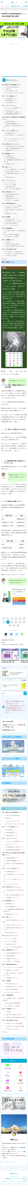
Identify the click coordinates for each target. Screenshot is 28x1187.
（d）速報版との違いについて (11, 163)
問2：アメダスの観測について (9, 96)
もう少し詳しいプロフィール (9, 1161)
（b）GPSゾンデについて (10, 110)
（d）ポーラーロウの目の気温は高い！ (13, 188)
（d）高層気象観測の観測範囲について (13, 114)
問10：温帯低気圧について (9, 192)
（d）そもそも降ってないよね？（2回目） (14, 93)
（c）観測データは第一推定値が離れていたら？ (14, 864)
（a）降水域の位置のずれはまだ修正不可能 (14, 146)
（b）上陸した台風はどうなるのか (12, 171)
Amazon (16, 598)
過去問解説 (11, 640)
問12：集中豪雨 (6, 216)
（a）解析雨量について (9, 156)
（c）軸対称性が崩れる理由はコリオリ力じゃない (14, 928)
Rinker (18, 595)
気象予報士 (5, 644)
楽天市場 (16, 600)
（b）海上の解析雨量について (11, 158)
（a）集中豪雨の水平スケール (11, 219)
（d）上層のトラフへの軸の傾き (11, 200)
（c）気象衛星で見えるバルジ (11, 198)
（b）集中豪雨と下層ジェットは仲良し (13, 221)
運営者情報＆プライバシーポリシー (14, 1178)
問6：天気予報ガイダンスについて (11, 144)
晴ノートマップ (14, 1176)
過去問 (21, 644)
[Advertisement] (14, 59)
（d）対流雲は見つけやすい (10, 213)
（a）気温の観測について (10, 98)
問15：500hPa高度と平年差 (9, 249)
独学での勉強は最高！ (8, 721)
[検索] (25, 693)
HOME (14, 1174)
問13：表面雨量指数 (7, 228)
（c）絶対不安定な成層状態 (10, 223)
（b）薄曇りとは (8, 89)
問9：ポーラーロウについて (9, 180)
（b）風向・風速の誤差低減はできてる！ (13, 148)
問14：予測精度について (8, 239)
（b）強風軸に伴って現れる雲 (11, 207)
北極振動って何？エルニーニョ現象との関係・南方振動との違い (13, 726)
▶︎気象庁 (22, 574)
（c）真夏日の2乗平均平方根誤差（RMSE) (14, 246)
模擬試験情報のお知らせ (9, 730)
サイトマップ (6, 6)
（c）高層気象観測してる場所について (13, 112)
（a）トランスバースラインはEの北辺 (13, 205)
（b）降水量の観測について (10, 100)
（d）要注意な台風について (10, 177)
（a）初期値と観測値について (11, 121)
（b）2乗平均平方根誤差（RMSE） (12, 244)
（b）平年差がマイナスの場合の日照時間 (13, 253)
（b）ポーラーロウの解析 (10, 184)
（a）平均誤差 (7, 242)
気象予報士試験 (16, 6)
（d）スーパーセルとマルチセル (11, 225)
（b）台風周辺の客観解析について (12, 123)
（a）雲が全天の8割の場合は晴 (11, 87)
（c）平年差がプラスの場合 (10, 255)
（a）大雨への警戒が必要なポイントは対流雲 (14, 169)
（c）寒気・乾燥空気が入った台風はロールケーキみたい (14, 974)
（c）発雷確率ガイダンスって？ (11, 150)
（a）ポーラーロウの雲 (9, 182)
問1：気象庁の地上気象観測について (11, 84)
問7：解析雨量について (8, 153)
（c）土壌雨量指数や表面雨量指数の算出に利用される (14, 910)
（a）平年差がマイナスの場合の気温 (12, 251)
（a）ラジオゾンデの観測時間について (13, 108)
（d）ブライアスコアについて (11, 140)
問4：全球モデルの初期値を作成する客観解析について (13, 854)
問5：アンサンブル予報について (10, 130)
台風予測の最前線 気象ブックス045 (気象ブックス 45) (19, 592)
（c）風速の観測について (10, 102)
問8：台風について (7, 167)
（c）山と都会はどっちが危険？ (11, 236)
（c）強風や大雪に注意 (9, 186)
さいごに (4, 1032)
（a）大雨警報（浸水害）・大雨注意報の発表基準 (14, 999)
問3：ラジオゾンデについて (9, 105)
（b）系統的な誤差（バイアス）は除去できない (14, 875)
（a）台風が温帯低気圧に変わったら (12, 194)
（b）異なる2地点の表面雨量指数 (12, 234)
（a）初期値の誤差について (10, 133)
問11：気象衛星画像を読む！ (9, 203)
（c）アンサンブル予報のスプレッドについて (14, 139)
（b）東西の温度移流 (9, 196)
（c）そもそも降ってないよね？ (11, 91)
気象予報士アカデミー (16, 1151)
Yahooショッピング (18, 603)
